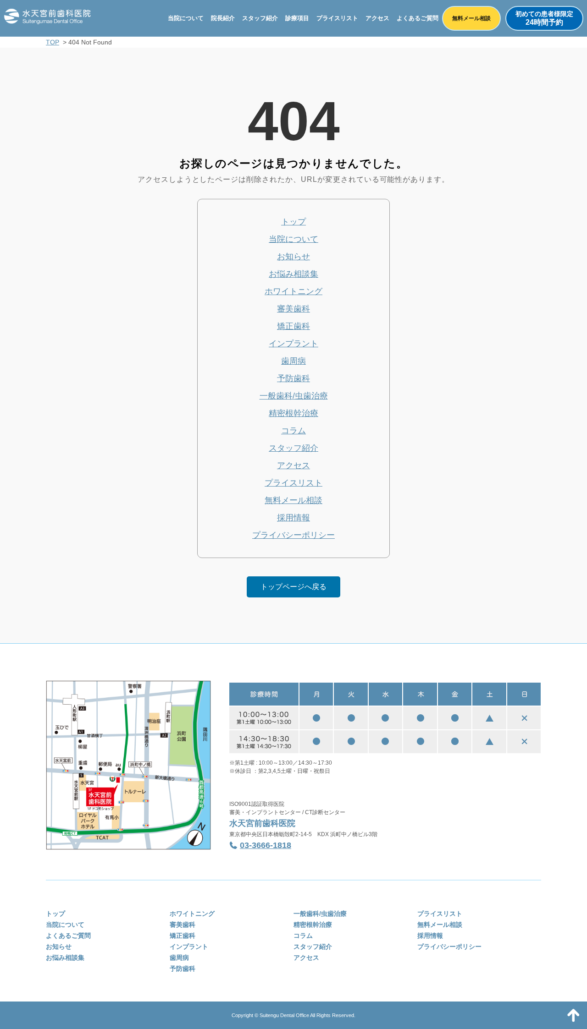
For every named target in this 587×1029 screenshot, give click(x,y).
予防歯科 (293, 378)
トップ (293, 221)
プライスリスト (337, 18)
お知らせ (293, 256)
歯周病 (293, 361)
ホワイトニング (293, 291)
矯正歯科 (293, 326)
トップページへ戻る (293, 587)
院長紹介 (223, 18)
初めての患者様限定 (544, 18)
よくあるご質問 (417, 18)
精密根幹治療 (293, 413)
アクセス (377, 18)
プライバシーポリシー (293, 535)
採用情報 (293, 517)
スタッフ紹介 (260, 18)
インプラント (293, 343)
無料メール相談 (471, 18)
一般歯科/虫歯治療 (294, 395)
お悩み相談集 (293, 274)
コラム (293, 430)
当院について (186, 18)
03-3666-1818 (265, 845)
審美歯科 (293, 308)
